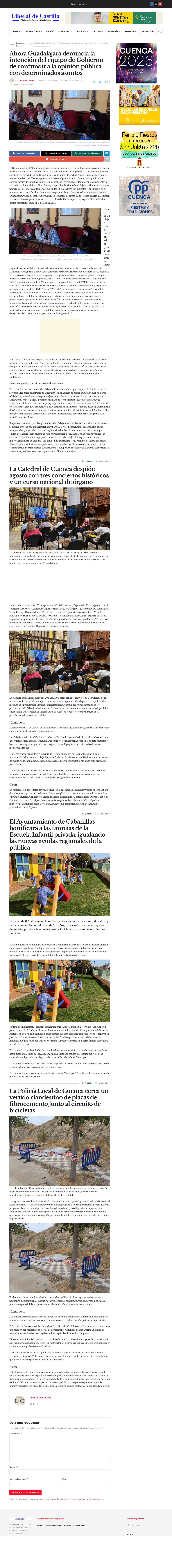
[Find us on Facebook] (152, 4)
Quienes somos (79, 1526)
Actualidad (64, 31)
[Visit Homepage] (35, 18)
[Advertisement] (60, 336)
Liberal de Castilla (26, 81)
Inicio (11, 44)
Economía (113, 31)
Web (64, 1479)
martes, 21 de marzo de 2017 (51, 81)
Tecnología (148, 31)
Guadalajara (33, 31)
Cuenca (16, 31)
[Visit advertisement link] (114, 18)
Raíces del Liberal (53, 1526)
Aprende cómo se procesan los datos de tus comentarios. (78, 1499)
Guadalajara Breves (21, 44)
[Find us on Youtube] (160, 4)
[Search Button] (159, 31)
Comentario (15, 1433)
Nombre (14, 1467)
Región (49, 31)
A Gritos (67, 1526)
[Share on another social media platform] (107, 159)
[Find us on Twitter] (156, 4)
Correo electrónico (18, 1479)
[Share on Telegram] (107, 153)
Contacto (40, 1526)
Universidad (130, 31)
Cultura (97, 31)
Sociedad (81, 31)
